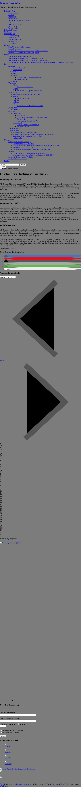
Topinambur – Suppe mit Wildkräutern (30, 91)
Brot (14, 73)
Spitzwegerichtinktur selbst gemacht (25, 132)
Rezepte (7, 64)
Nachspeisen (12, 108)
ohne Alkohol (17, 123)
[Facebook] (8, 746)
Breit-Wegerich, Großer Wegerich (19, 47)
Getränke (11, 111)
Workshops (12, 37)
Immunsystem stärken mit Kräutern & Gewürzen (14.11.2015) (33, 155)
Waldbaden (8, 32)
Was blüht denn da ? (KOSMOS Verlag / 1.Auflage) (25, 58)
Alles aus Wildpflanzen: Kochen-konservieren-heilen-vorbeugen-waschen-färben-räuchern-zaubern (41, 62)
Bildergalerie (8, 140)
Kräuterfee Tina (9, 11)
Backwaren (12, 72)
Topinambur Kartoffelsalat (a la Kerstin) (30, 106)
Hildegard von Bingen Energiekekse (29, 77)
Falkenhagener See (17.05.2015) (23, 144)
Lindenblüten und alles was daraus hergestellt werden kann (28, 51)
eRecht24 (13, 248)
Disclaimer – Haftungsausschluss (19, 20)
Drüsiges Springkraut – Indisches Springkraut (23, 53)
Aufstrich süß (17, 70)
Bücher (6, 54)
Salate (15, 85)
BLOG (6, 161)
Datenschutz (12, 18)
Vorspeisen (12, 83)
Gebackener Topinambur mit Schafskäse (26, 94)
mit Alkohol (17, 113)
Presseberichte (13, 13)
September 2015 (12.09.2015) (23, 147)
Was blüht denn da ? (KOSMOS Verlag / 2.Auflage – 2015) (28, 60)
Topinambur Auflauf (23, 98)
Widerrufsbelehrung (15, 24)
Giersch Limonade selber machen (28, 125)
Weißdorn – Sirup (23, 127)
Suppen (15, 89)
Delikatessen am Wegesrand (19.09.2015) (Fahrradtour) (31, 149)
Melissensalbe (17, 138)
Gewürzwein (21, 119)
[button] (6, 256)
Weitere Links (13, 28)
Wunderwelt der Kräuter (11, 3)
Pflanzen (7, 45)
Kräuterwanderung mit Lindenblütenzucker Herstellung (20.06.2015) (36, 145)
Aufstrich (11, 66)
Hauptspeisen (12, 92)
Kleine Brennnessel (14, 49)
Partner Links (12, 26)
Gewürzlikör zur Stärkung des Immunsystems (32, 117)
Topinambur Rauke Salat (25, 87)
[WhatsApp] (8, 764)
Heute (2, 360)
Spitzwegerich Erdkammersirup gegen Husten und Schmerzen (33, 134)
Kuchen (15, 81)
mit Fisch (16, 102)
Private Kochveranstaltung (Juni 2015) (21, 157)
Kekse (15, 75)
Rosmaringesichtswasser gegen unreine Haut (27, 136)
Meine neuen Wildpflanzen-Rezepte (20, 56)
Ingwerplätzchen (22, 79)
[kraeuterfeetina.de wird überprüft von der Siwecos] (17, 769)
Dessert (15, 109)
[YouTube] (8, 758)
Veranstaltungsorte (14, 39)
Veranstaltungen (9, 34)
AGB (10, 22)
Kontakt (11, 15)
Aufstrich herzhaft (19, 68)
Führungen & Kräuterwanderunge (19, 142)
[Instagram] (8, 752)
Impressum (12, 17)
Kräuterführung (13, 36)
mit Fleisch (16, 100)
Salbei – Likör (21, 115)
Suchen (23, 164)
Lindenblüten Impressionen (17, 159)
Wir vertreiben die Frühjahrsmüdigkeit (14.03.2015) (30, 153)
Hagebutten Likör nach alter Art (27, 121)
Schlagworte (12, 41)
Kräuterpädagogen (10, 30)
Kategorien (12, 43)
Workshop (11, 151)
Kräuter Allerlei (13, 130)
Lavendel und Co (14, 128)
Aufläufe (16, 96)
